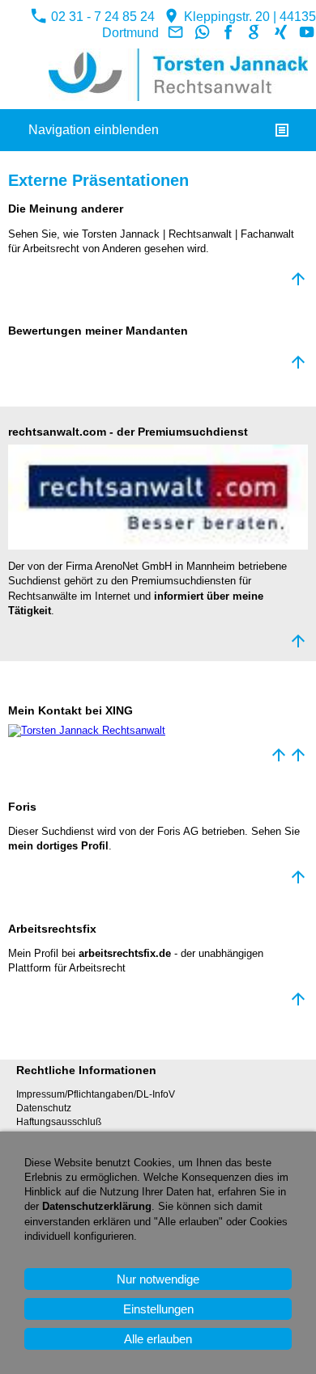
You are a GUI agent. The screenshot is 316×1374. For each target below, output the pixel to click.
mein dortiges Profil (58, 846)
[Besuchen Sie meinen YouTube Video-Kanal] (307, 33)
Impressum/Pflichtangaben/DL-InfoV (95, 1094)
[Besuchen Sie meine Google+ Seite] (254, 33)
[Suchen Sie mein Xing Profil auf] (280, 33)
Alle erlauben (158, 1339)
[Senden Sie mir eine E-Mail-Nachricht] (176, 33)
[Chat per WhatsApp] (202, 33)
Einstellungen (158, 1309)
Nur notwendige (158, 1279)
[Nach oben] (298, 279)
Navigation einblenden (93, 130)
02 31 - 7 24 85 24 (101, 16)
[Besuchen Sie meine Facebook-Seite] (228, 33)
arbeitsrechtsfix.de (125, 953)
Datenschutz (43, 1108)
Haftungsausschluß (58, 1121)
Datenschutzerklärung (97, 1206)
